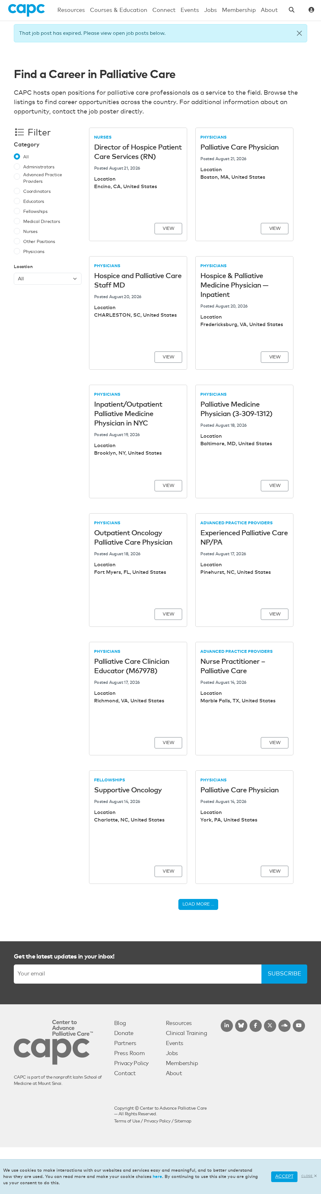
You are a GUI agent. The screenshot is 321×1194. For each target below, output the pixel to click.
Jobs (172, 1053)
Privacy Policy (131, 1063)
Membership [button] (239, 10)
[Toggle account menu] (311, 10)
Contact (124, 1073)
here (157, 1177)
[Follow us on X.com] (270, 1026)
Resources (179, 1023)
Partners (125, 1043)
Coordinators (36, 191)
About (174, 1073)
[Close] (299, 33)
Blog (120, 1023)
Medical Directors (41, 221)
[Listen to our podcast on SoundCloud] (284, 1026)
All (26, 157)
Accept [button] (284, 1176)
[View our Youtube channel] (299, 1026)
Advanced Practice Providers (42, 178)
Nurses (30, 232)
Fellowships (35, 211)
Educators (33, 201)
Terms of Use (127, 1121)
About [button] (269, 10)
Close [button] (307, 1176)
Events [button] (190, 10)
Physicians (34, 252)
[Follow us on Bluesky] (241, 1026)
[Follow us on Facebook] (256, 1026)
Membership (182, 1063)
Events (174, 1043)
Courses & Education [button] (118, 10)
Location (23, 267)
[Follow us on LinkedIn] (227, 1026)
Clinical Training (186, 1033)
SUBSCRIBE (284, 974)
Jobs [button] (210, 10)
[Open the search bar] (292, 10)
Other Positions (39, 242)
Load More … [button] (198, 904)
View (168, 228)
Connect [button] (164, 10)
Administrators (39, 167)
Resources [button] (71, 10)
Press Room (129, 1053)
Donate (124, 1033)
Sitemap (182, 1121)
